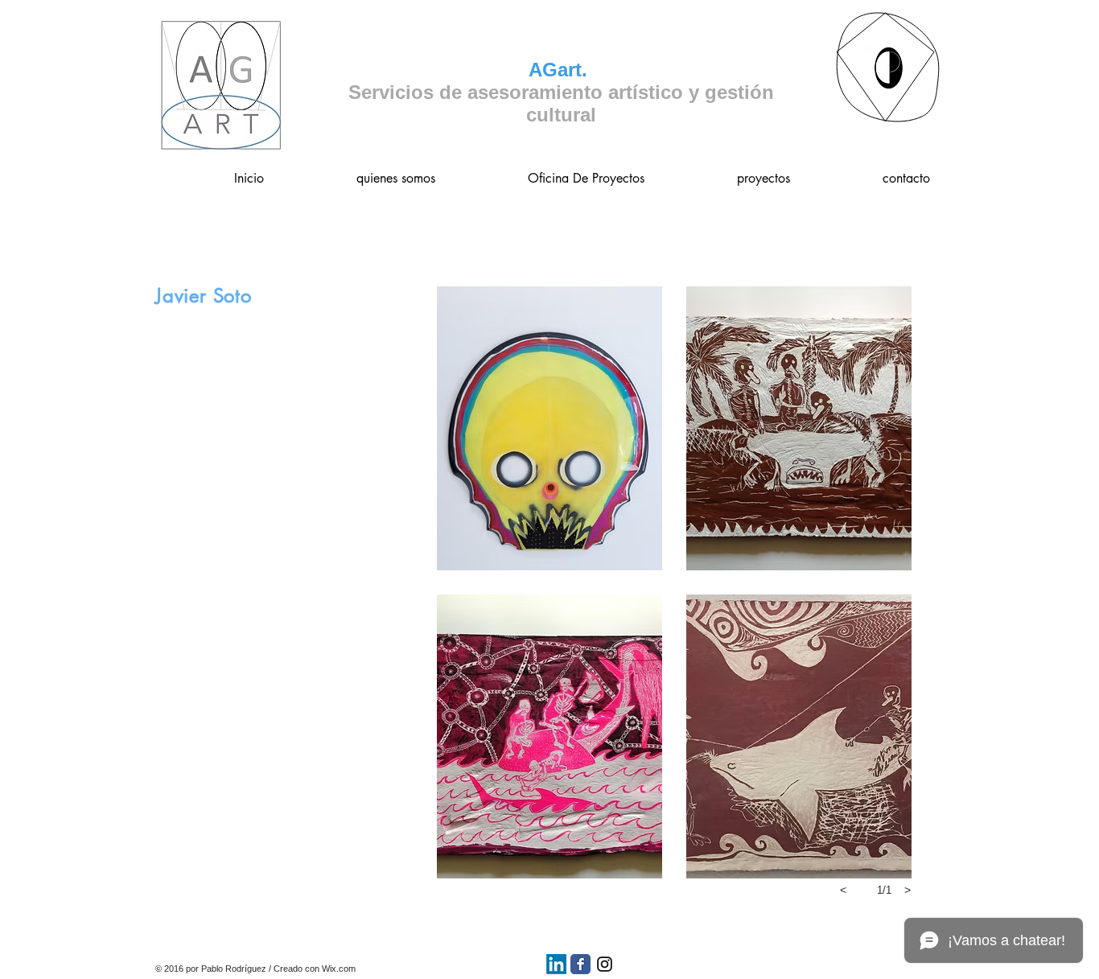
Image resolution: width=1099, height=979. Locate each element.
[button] (549, 428)
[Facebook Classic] (580, 964)
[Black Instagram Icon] (605, 964)
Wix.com (339, 968)
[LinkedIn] (556, 964)
